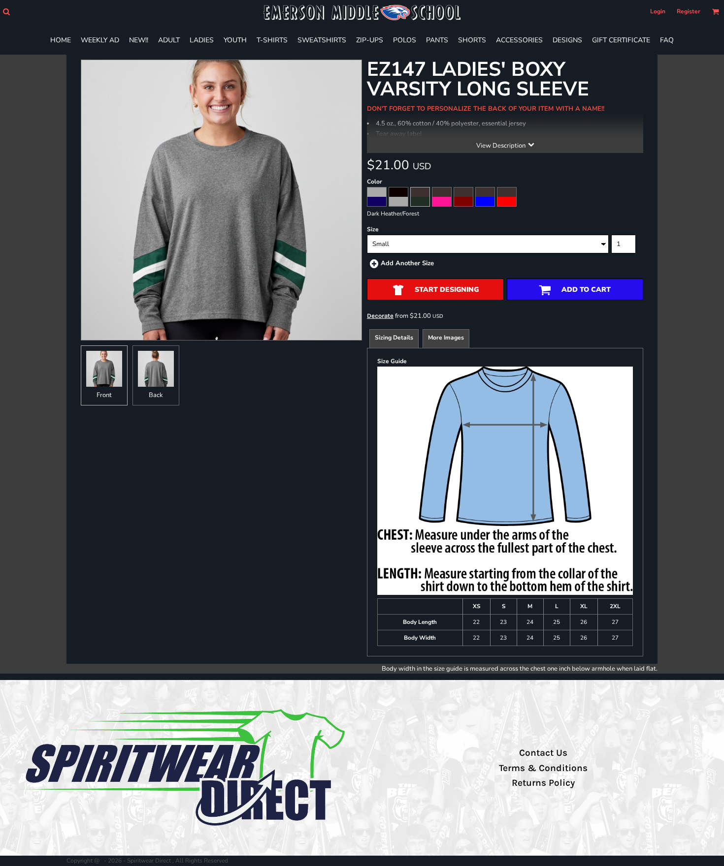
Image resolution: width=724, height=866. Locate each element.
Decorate (380, 315)
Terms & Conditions (543, 768)
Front (104, 395)
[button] (6, 11)
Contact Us (543, 752)
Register (688, 11)
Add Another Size (407, 263)
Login (657, 11)
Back (156, 395)
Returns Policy (543, 782)
